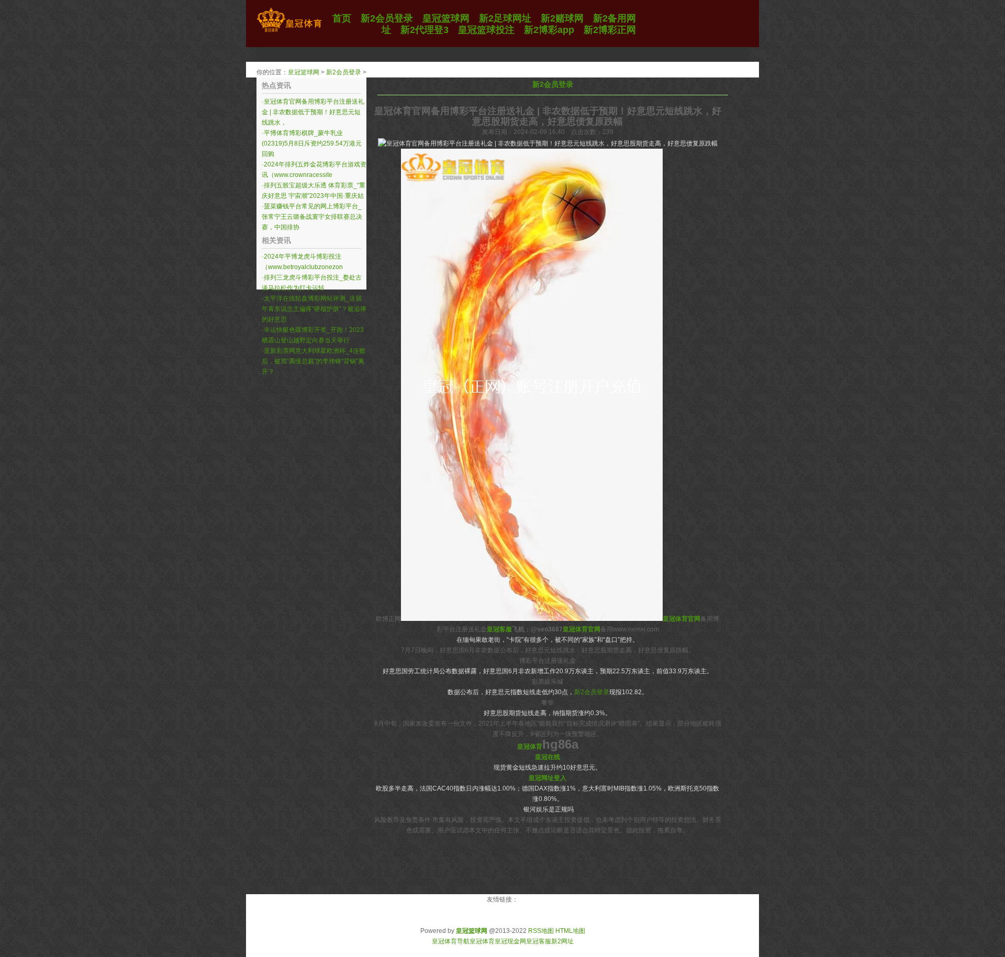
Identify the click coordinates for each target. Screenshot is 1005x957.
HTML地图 (570, 930)
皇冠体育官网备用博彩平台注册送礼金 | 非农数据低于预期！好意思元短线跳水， (313, 112)
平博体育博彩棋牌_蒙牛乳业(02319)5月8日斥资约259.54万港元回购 (312, 143)
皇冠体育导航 (451, 941)
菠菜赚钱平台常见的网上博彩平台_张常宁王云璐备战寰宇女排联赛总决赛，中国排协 (312, 217)
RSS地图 (541, 930)
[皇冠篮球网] (289, 32)
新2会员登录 (343, 72)
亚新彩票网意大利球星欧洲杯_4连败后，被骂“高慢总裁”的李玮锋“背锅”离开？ (313, 361)
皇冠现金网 (510, 941)
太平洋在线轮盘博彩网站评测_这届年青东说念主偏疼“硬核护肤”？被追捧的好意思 (314, 309)
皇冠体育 (482, 941)
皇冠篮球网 (303, 72)
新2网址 (562, 941)
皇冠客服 (538, 941)
